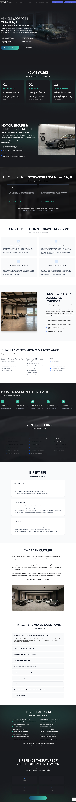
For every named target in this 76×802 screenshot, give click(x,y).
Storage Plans (40, 2)
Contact (47, 2)
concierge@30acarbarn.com (51, 782)
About (22, 2)
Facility (17, 2)
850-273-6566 (24, 782)
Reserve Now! (57, 2)
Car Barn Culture (30, 2)
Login (70, 2)
